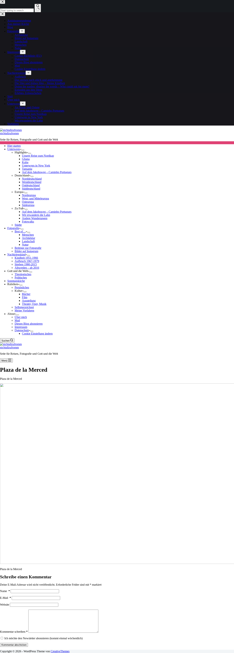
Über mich (21, 317)
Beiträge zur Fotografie (28, 247)
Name (5, 591)
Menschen (28, 234)
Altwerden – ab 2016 (27, 267)
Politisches (21, 277)
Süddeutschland (31, 188)
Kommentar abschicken (14, 644)
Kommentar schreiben (14, 631)
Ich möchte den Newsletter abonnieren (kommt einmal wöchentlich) (43, 638)
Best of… (20, 231)
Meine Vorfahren (24, 310)
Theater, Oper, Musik (34, 303)
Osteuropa (28, 201)
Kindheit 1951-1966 (26, 257)
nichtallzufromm (9, 133)
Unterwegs (13, 149)
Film (24, 297)
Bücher (26, 294)
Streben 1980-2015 (26, 264)
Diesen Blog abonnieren (29, 323)
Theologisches (23, 274)
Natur (25, 244)
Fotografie (13, 228)
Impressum (21, 327)
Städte (18, 224)
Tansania (27, 168)
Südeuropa (28, 205)
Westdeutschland (31, 182)
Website (4, 604)
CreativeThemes (60, 651)
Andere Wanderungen (34, 218)
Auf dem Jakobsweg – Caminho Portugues (46, 172)
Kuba (25, 162)
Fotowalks (28, 221)
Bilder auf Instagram (26, 251)
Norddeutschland (32, 178)
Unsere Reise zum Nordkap (38, 155)
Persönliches (22, 287)
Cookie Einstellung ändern (37, 333)
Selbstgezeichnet (24, 307)
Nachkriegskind (16, 254)
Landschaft (28, 241)
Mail (17, 320)
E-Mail (5, 597)
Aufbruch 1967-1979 (27, 261)
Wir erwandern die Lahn (36, 215)
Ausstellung (29, 300)
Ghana (26, 159)
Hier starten (14, 145)
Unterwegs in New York (36, 165)
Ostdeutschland (31, 185)
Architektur (28, 238)
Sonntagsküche (16, 280)
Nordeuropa (29, 195)
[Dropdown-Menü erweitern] (22, 150)
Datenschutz (22, 330)
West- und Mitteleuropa (35, 198)
